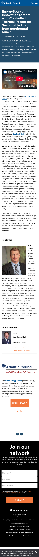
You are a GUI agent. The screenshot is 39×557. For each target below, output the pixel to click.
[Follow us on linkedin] (21, 412)
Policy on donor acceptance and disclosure (19, 529)
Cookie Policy (15, 520)
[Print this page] (17, 434)
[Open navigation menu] (36, 3)
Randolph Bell (18, 134)
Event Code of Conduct (15, 536)
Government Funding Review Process (19, 526)
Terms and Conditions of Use (14, 492)
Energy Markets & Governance (22, 350)
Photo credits (26, 536)
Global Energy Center (13, 380)
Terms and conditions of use (28, 520)
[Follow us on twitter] (17, 412)
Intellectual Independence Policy (19, 523)
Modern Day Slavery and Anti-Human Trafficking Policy (19, 532)
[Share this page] (21, 434)
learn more (19, 403)
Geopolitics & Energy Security (21, 347)
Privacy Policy (6, 520)
